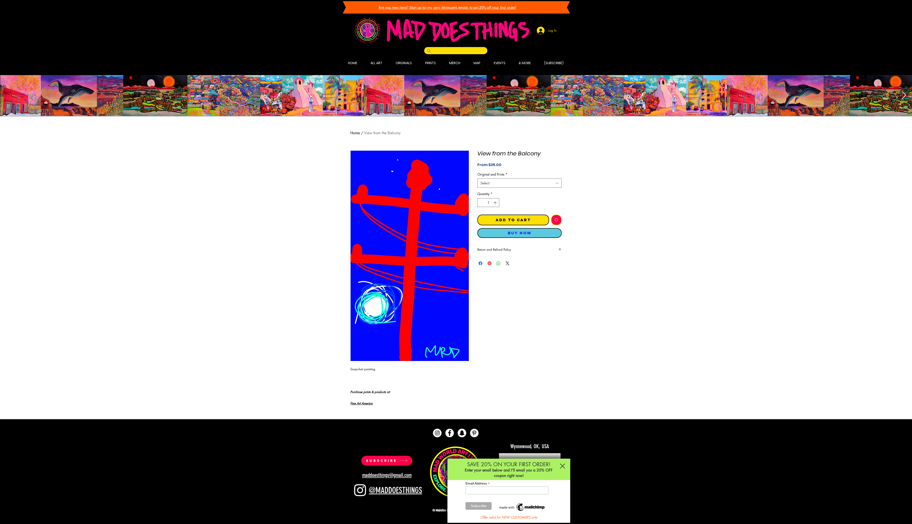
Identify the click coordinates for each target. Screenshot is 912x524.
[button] (562, 466)
